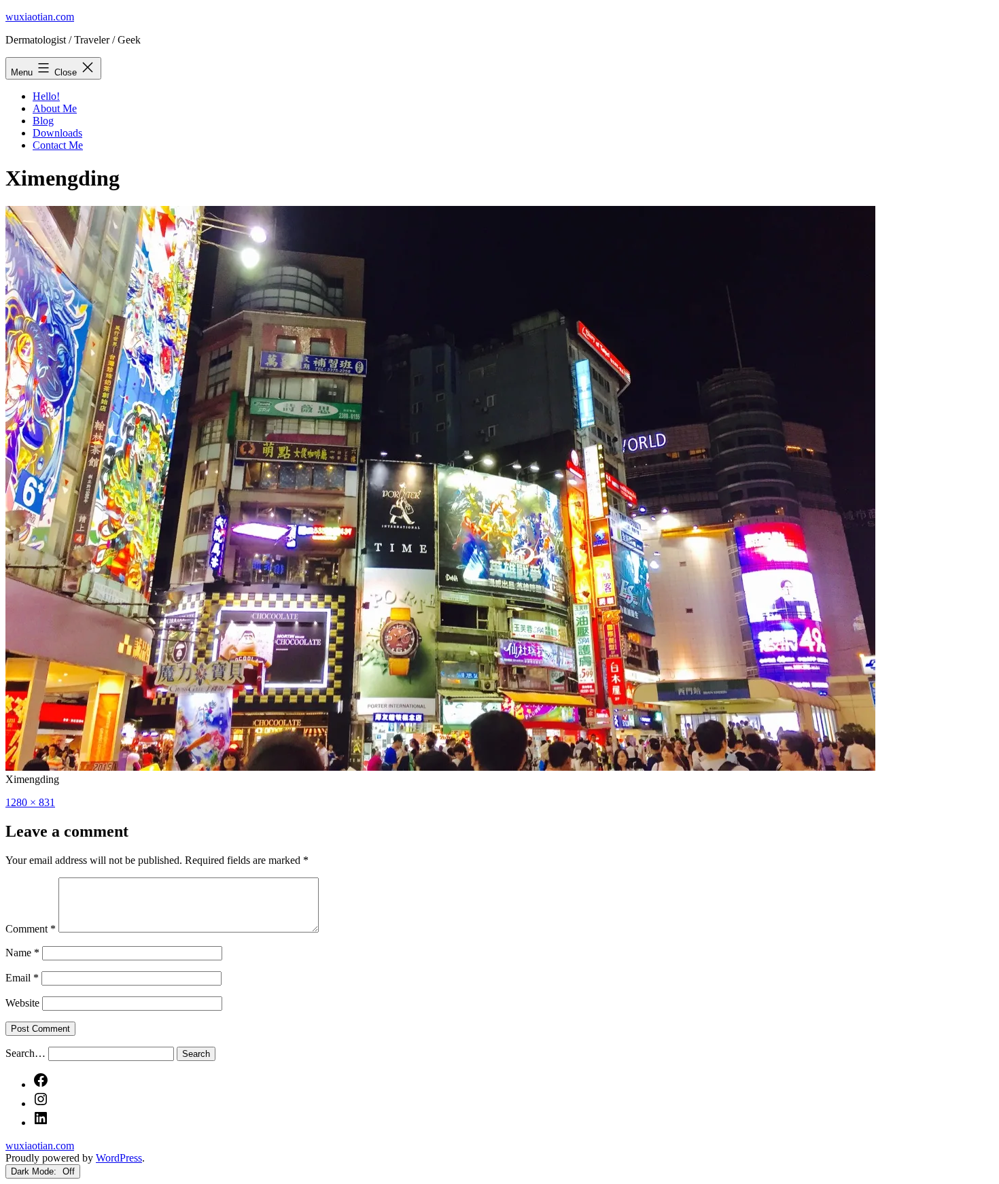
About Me (55, 108)
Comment (30, 929)
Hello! (46, 96)
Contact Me (58, 145)
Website (22, 1003)
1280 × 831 (30, 802)
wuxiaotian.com (39, 16)
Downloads (57, 133)
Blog (43, 120)
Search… (25, 1053)
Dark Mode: (35, 1171)
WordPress (119, 1158)
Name (22, 952)
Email (22, 977)
